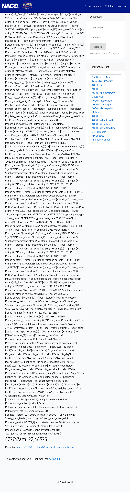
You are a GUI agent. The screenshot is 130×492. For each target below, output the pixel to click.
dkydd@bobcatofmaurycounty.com (55, 447)
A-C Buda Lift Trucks (102, 77)
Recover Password (98, 53)
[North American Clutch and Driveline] (11, 6)
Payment (122, 6)
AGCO (95, 89)
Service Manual (93, 6)
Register (115, 53)
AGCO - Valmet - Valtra (103, 120)
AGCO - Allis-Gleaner (102, 101)
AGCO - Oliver (99, 116)
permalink (54, 459)
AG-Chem (97, 85)
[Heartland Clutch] (27, 6)
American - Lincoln (101, 139)
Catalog (109, 6)
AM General (98, 136)
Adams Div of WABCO (102, 81)
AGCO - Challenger (101, 104)
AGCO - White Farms (102, 124)
